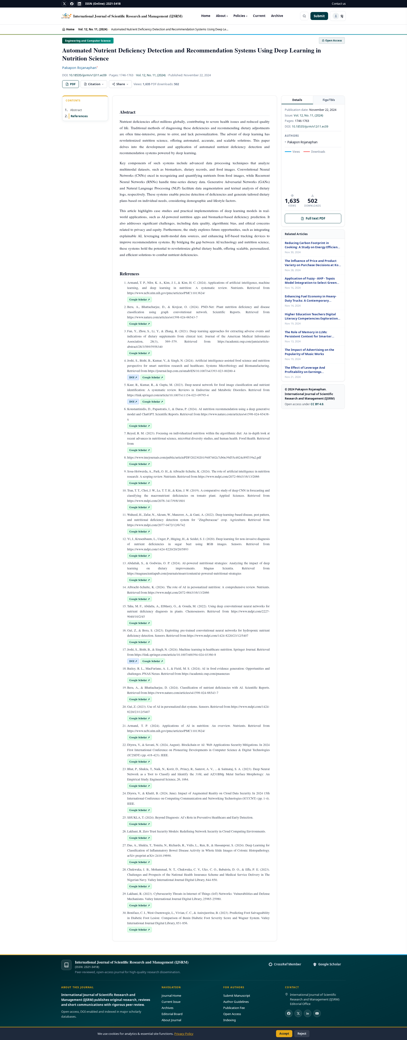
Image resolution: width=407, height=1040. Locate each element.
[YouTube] (317, 1013)
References (79, 116)
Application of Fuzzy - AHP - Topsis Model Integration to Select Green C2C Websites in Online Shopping (311, 280)
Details (297, 100)
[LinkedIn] (79, 4)
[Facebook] (72, 4)
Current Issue (171, 1002)
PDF (73, 84)
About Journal (171, 1020)
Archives (167, 1008)
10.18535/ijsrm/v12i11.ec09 (87, 75)
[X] (64, 4)
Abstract (76, 110)
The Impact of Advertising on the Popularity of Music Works (309, 352)
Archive (277, 16)
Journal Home (171, 995)
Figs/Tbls (329, 100)
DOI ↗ (133, 377)
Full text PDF (315, 218)
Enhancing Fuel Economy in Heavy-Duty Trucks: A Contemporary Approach (310, 298)
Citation (94, 84)
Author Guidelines (236, 1002)
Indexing (229, 1020)
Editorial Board (172, 1014)
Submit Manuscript (236, 995)
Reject (301, 1034)
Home (205, 16)
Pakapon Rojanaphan (80, 67)
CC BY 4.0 (317, 404)
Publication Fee (234, 1008)
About (222, 16)
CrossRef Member (287, 964)
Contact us (339, 4)
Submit (319, 16)
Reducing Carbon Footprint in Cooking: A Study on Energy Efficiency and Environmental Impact (313, 245)
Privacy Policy (183, 1034)
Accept (284, 1034)
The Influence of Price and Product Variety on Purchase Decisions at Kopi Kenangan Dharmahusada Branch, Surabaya (313, 263)
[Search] (304, 16)
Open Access (232, 1014)
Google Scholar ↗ (139, 299)
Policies (240, 16)
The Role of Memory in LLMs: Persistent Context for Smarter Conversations (308, 334)
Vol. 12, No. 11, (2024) (92, 29)
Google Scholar (329, 964)
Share (120, 84)
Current (259, 16)
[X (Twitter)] (298, 1013)
